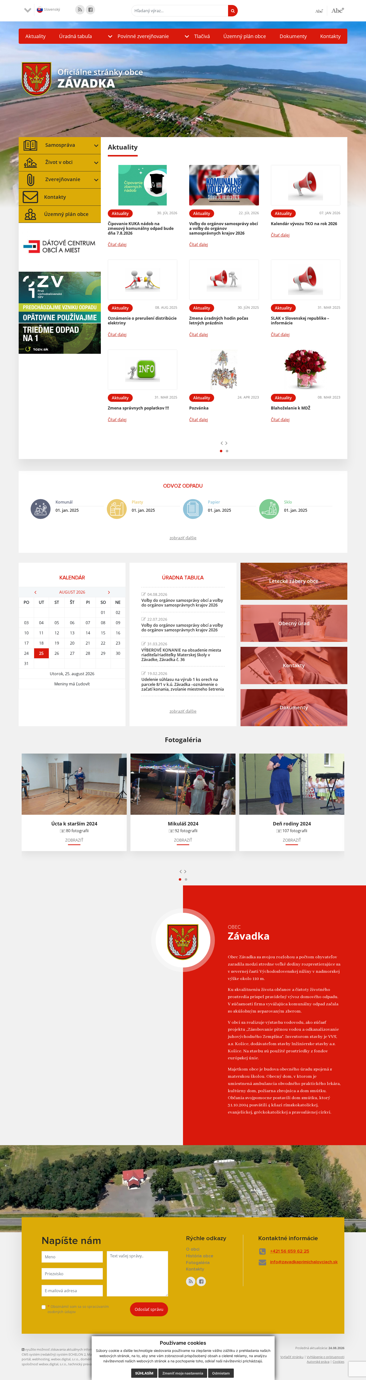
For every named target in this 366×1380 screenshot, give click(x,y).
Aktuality (35, 36)
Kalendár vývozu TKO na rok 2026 (304, 223)
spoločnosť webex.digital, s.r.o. (44, 1364)
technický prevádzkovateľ (87, 1364)
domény (86, 1359)
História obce (199, 1256)
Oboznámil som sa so (78, 1309)
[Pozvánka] (224, 370)
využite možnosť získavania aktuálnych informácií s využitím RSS (72, 1349)
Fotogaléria (198, 1263)
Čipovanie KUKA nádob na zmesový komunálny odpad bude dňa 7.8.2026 (141, 228)
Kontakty (330, 36)
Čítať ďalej (117, 244)
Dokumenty (293, 36)
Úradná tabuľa (75, 36)
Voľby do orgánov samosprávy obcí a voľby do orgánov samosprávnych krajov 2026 (223, 228)
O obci (192, 1249)
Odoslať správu (149, 1309)
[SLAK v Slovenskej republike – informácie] (305, 279)
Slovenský (51, 9)
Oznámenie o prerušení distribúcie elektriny (142, 320)
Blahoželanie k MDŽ (290, 408)
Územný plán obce (244, 36)
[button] (137, 36)
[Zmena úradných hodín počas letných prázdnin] (224, 279)
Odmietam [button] (221, 1373)
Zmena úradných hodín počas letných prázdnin (218, 320)
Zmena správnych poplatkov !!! (138, 408)
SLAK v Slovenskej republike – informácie (300, 320)
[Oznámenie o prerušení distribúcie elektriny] (142, 279)
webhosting (41, 1359)
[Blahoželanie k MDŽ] (305, 370)
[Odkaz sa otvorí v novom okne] (80, 9)
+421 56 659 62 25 (289, 1251)
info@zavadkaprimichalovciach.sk (304, 1262)
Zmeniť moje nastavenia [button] (182, 1373)
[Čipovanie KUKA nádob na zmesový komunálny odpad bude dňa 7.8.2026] (142, 185)
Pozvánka (199, 408)
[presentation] (222, 442)
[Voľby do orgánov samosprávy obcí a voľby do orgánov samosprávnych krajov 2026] (224, 185)
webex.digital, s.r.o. (65, 1359)
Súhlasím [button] (144, 1373)
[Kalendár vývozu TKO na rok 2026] (305, 185)
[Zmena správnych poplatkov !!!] (142, 370)
